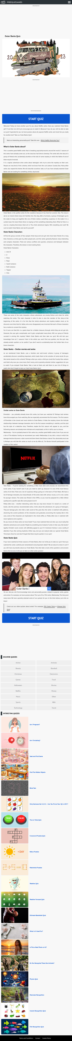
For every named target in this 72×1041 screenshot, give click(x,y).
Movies (53, 685)
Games (18, 680)
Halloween (18, 685)
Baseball (54, 668)
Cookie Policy (46, 1038)
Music (18, 697)
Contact (37, 1038)
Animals (54, 663)
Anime (18, 663)
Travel (54, 708)
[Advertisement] (36, 20)
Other (54, 697)
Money (53, 691)
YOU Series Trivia (49, 606)
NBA (54, 702)
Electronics (54, 674)
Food (54, 680)
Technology (18, 708)
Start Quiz (36, 119)
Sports (18, 702)
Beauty (18, 668)
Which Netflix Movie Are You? (50, 140)
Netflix (18, 691)
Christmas (18, 674)
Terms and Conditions (26, 1038)
